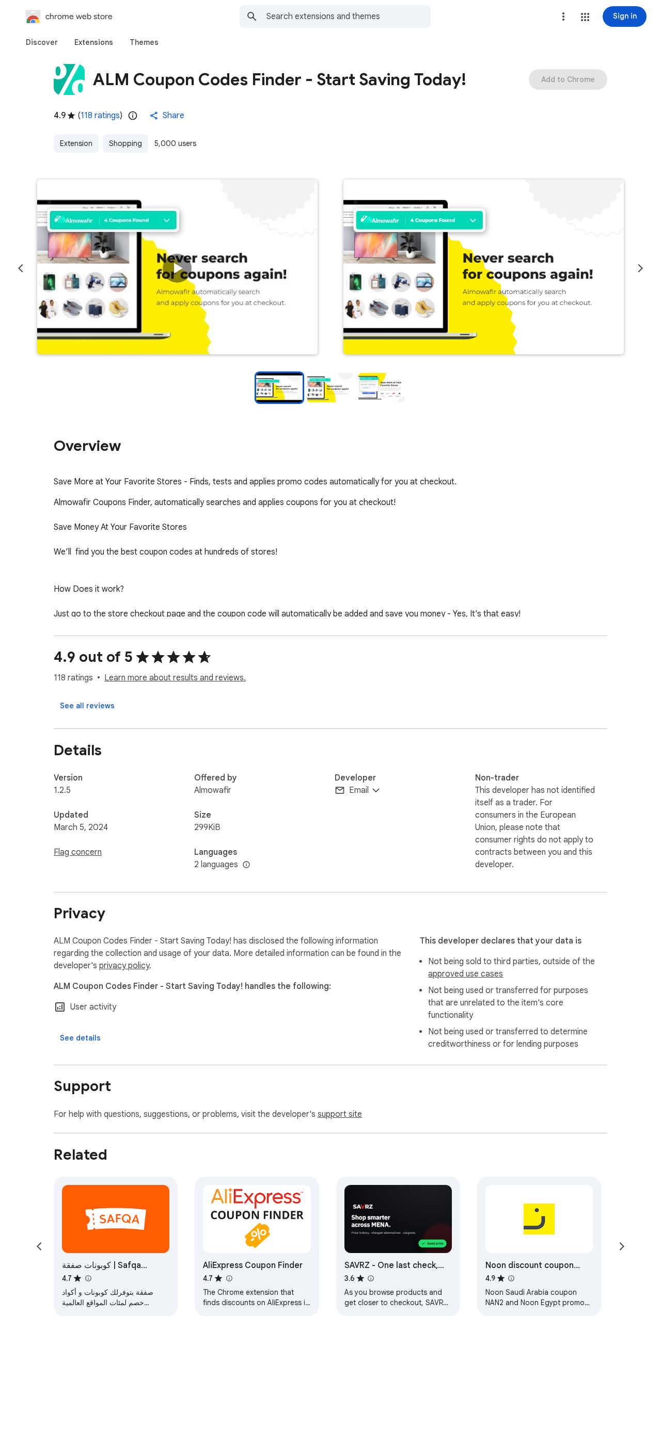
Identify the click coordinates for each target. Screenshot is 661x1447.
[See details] (80, 1038)
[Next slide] (640, 268)
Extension (76, 143)
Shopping (125, 143)
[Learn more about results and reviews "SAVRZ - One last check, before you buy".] (370, 1278)
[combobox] (348, 16)
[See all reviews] (87, 705)
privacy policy (124, 966)
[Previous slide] (20, 268)
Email (359, 790)
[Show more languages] (246, 865)
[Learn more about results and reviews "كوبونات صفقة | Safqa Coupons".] (87, 1278)
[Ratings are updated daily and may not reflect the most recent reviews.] (132, 115)
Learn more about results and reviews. (175, 678)
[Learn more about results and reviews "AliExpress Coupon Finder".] (228, 1278)
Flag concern (78, 852)
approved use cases (465, 974)
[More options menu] (563, 16)
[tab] (42, 42)
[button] (585, 17)
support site (340, 1114)
